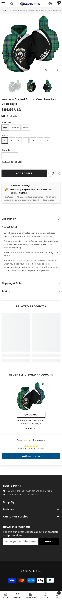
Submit (49, 541)
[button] (52, 70)
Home (4, 10)
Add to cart (23, 173)
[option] (31, 43)
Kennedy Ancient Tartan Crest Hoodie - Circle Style (31, 422)
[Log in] (50, 4)
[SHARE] (58, 173)
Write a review (31, 456)
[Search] (12, 4)
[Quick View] (43, 384)
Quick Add (31, 414)
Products (13, 10)
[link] (16, 355)
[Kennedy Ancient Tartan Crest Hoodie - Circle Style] (31, 396)
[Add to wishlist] (52, 173)
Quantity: (6, 150)
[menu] (3, 4)
